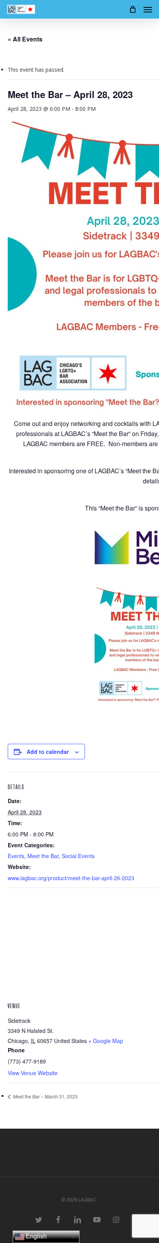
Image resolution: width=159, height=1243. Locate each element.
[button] (148, 9)
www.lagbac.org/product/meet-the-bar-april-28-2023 (71, 878)
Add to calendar (48, 751)
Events (16, 856)
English (35, 1236)
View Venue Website (33, 1073)
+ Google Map (105, 1041)
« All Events (25, 38)
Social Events (78, 856)
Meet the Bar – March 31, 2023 (45, 1096)
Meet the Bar (43, 856)
